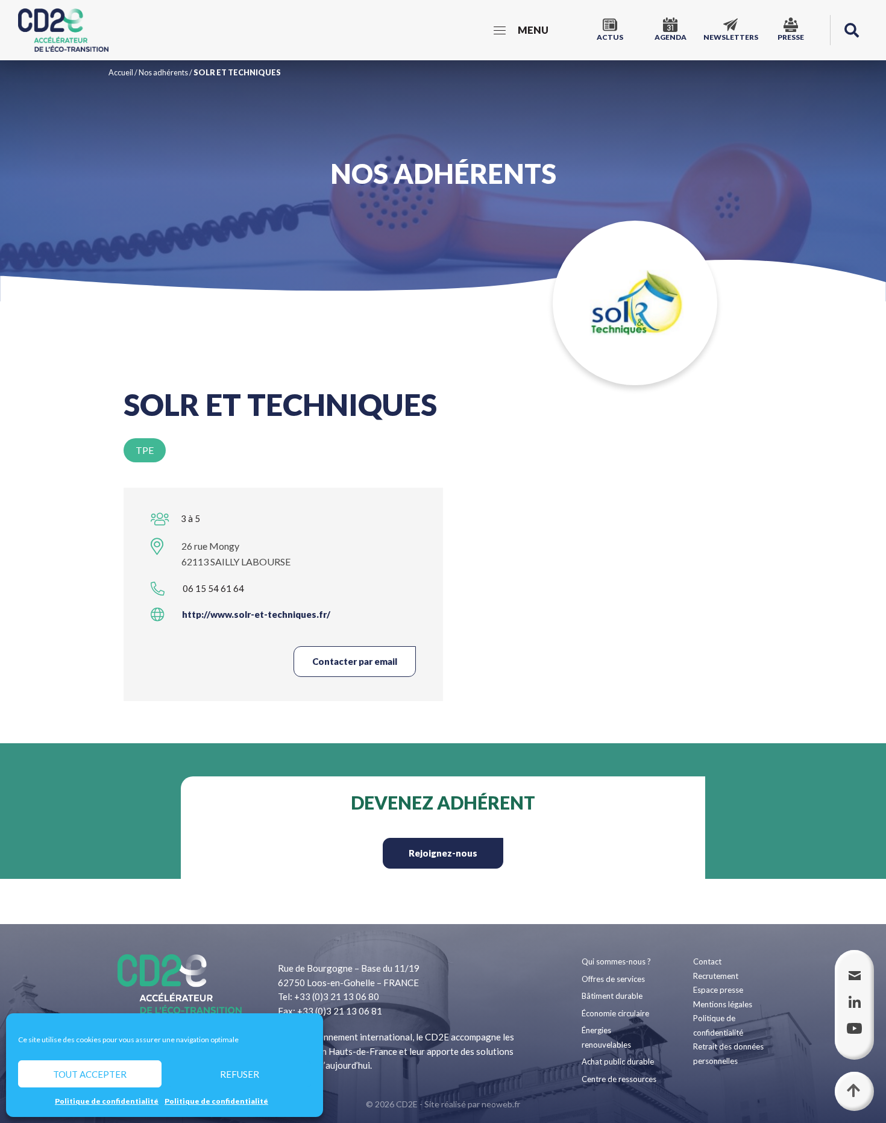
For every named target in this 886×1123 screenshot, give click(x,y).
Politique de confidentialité (107, 1101)
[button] (852, 30)
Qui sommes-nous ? (616, 961)
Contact (707, 961)
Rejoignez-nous (443, 853)
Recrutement (715, 976)
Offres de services (613, 979)
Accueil (120, 72)
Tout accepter (90, 1074)
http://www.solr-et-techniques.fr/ (256, 614)
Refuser (239, 1074)
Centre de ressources (619, 1079)
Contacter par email (354, 661)
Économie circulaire (615, 1013)
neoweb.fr (501, 1104)
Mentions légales (722, 1004)
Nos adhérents (163, 72)
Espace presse (718, 990)
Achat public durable (618, 1061)
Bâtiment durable (612, 996)
